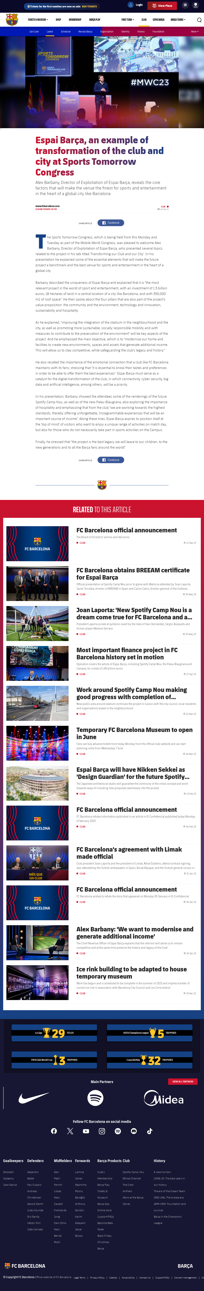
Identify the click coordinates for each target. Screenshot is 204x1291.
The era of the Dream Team (169, 1191)
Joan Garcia (10, 1184)
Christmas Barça (103, 1245)
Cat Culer (34, 31)
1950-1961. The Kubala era (169, 1197)
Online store (104, 1210)
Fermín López (58, 1188)
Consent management (185, 1277)
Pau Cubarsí (34, 1184)
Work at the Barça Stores (133, 1200)
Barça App (103, 1203)
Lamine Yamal (79, 1175)
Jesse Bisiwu (79, 1232)
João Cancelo (35, 1229)
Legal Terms (79, 1277)
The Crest (128, 1184)
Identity (125, 31)
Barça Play (94, 19)
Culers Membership (104, 1175)
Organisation (106, 31)
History (141, 31)
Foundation (158, 31)
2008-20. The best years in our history (169, 1181)
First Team (127, 19)
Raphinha (80, 1184)
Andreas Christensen (34, 1194)
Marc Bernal (58, 1232)
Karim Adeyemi (80, 1220)
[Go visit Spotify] (95, 1098)
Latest (50, 31)
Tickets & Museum (37, 19)
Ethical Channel (132, 1178)
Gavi (56, 1172)
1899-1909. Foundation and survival (170, 1207)
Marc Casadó (58, 1200)
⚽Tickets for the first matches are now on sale (62, 6)
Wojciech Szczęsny (8, 1175)
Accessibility (128, 1277)
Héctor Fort (33, 1223)
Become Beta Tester (105, 1226)
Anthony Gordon (80, 1207)
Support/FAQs (105, 1216)
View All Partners (183, 1081)
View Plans (165, 6)
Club (144, 19)
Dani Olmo (60, 1223)
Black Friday (104, 1235)
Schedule (66, 31)
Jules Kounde (35, 1210)
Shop (58, 19)
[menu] (195, 5)
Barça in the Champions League (168, 1220)
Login (137, 5)
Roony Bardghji (80, 1194)
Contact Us (145, 1277)
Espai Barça (158, 19)
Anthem (127, 1191)
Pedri (57, 1178)
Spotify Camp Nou (133, 1172)
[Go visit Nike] (34, 1098)
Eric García (33, 1216)
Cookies (113, 1277)
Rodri (57, 1242)
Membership (75, 19)
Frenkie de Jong (60, 1213)
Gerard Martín (35, 1203)
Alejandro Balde (33, 1175)
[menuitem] (195, 4)
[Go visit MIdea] (163, 1098)
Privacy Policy (97, 1277)
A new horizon (162, 1172)
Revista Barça (85, 31)
